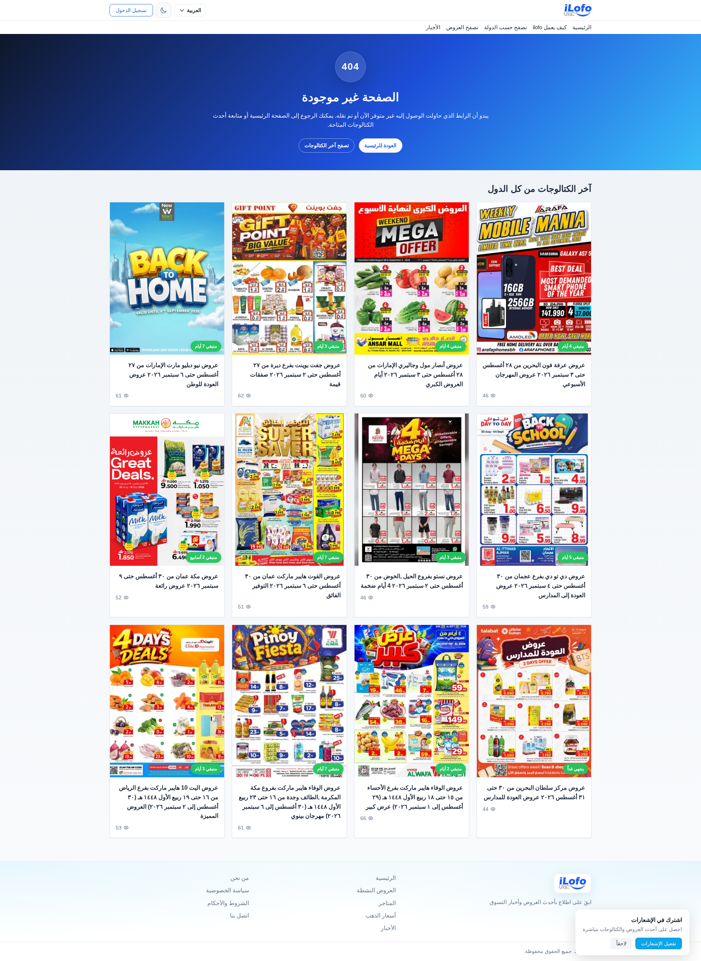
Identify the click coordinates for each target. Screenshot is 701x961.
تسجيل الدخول (131, 10)
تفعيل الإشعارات (658, 943)
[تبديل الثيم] (163, 10)
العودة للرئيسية (380, 145)
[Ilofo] (572, 883)
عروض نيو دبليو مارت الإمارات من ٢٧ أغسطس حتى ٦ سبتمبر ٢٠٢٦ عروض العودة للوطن (173, 374)
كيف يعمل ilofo (550, 27)
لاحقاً (621, 943)
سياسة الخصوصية (227, 890)
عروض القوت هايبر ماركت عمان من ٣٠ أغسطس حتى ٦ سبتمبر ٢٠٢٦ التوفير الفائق (293, 585)
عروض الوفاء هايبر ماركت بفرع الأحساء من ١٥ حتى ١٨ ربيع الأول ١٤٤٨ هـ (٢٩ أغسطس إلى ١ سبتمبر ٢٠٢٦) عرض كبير (414, 797)
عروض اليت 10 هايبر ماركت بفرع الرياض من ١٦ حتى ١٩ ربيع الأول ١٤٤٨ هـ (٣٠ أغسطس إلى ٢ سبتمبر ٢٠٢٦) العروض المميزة (168, 802)
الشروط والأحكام (228, 903)
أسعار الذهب (380, 915)
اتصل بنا (239, 915)
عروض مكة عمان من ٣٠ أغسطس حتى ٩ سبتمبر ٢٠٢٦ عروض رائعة (168, 581)
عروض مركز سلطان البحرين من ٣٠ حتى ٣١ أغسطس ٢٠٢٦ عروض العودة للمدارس (534, 792)
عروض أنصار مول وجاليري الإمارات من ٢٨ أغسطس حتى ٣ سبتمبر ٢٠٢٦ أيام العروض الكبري (415, 374)
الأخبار (433, 27)
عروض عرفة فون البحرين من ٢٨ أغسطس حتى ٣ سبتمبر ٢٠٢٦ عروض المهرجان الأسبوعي (534, 374)
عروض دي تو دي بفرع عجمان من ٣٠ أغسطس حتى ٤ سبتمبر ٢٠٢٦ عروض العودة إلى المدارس (540, 585)
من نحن (239, 878)
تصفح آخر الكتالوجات (326, 145)
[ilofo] (577, 10)
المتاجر (387, 903)
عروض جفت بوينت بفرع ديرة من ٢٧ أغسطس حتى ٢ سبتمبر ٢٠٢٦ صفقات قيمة (295, 374)
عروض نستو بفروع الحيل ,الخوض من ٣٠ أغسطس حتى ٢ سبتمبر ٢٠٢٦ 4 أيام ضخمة (412, 581)
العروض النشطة (376, 890)
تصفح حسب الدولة (505, 27)
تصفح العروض (462, 27)
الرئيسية (581, 27)
